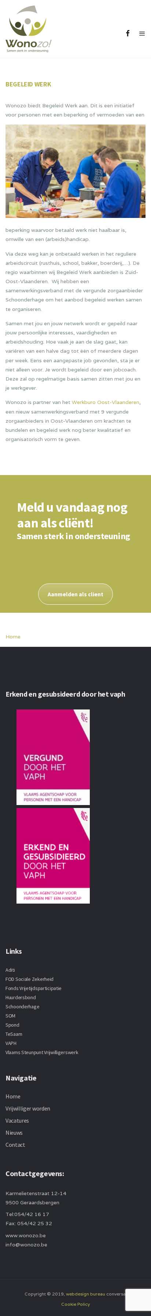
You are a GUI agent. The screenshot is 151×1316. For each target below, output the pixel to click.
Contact (15, 1144)
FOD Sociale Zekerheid (29, 979)
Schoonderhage (22, 1006)
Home (13, 636)
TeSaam (13, 1034)
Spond (12, 1025)
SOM (10, 1015)
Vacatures (17, 1120)
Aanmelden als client (75, 594)
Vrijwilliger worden (27, 1108)
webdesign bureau (85, 1294)
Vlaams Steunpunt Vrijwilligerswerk (41, 1052)
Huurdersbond (20, 997)
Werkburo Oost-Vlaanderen (105, 402)
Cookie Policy (75, 1304)
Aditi (10, 970)
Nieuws (14, 1132)
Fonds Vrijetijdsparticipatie (33, 988)
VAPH (10, 1043)
